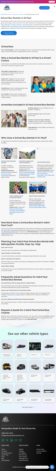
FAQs (2, 457)
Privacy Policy (40, 449)
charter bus (10, 295)
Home (3, 449)
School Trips (4, 455)
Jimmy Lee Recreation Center (37, 207)
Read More (52, 1)
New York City (23, 455)
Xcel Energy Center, (36, 204)
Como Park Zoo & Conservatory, (6, 174)
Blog (2, 458)
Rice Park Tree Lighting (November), (45, 173)
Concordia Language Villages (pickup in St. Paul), (27, 173)
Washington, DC (23, 458)
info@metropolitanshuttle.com (12, 435)
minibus (18, 295)
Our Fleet (4, 451)
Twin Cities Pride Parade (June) (45, 176)
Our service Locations (17, 14)
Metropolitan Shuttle (6, 14)
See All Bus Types (27, 407)
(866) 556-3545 (7, 433)
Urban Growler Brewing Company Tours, (16, 209)
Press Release (5, 460)
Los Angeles (22, 453)
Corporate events (6, 453)
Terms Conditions (41, 451)
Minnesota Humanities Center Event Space (17, 212)
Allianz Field (41, 205)
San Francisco (23, 457)
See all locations (23, 460)
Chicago (21, 451)
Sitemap (38, 453)
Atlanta (21, 449)
